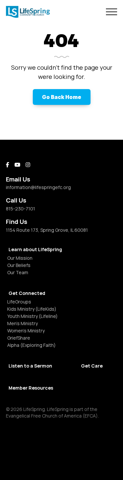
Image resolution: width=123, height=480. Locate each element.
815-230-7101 (20, 208)
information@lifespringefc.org (38, 187)
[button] (111, 11)
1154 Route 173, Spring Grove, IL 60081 (47, 230)
